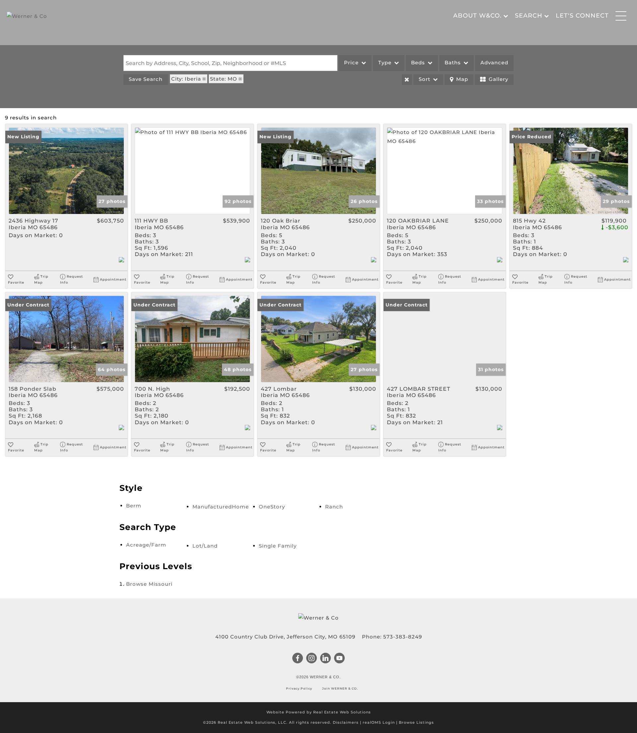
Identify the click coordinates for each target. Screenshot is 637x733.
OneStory (272, 506)
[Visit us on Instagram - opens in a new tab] (312, 658)
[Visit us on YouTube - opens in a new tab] (339, 658)
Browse (149, 584)
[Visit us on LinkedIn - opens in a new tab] (325, 658)
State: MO (223, 79)
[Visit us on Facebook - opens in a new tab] (298, 658)
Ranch (334, 506)
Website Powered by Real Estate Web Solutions (318, 712)
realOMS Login (379, 722)
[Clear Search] (407, 79)
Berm (133, 505)
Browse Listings (416, 722)
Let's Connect (582, 15)
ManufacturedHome (220, 506)
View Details (66, 171)
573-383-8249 (402, 636)
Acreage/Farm (146, 545)
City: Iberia (186, 79)
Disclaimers (346, 722)
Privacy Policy (299, 688)
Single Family (278, 546)
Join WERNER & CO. (339, 688)
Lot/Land (205, 546)
